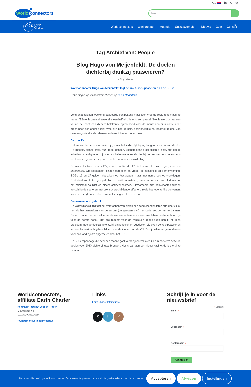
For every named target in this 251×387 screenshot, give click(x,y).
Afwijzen (189, 379)
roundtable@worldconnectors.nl (35, 320)
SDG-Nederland (127, 95)
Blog (122, 79)
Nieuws (129, 79)
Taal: (214, 3)
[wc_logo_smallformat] (34, 19)
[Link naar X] (231, 3)
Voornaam (177, 327)
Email (175, 310)
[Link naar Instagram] (236, 3)
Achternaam (178, 343)
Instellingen (217, 379)
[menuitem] (215, 3)
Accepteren (161, 379)
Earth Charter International (106, 302)
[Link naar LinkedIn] (225, 3)
